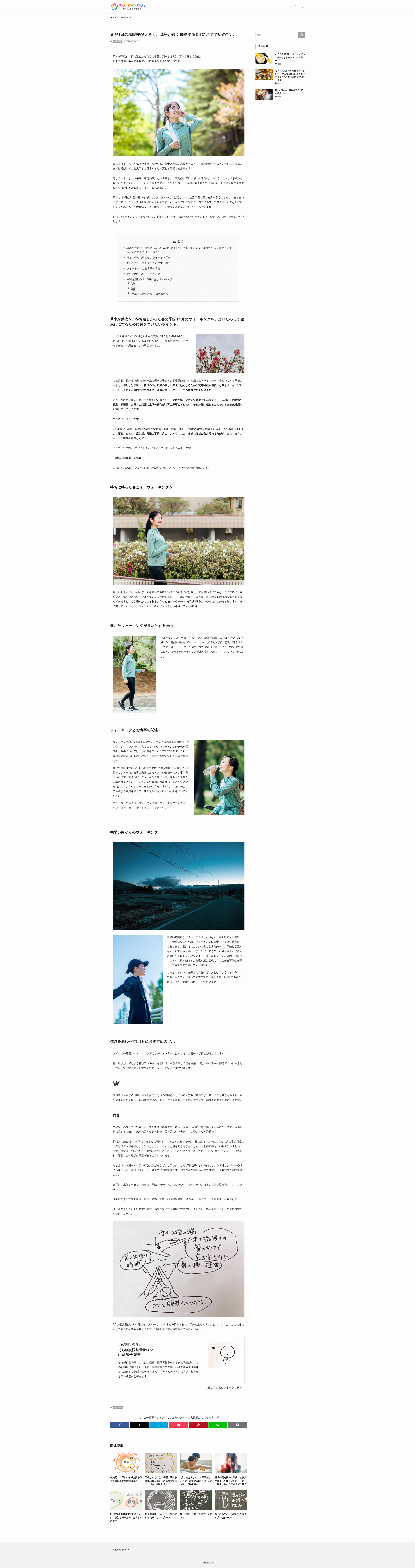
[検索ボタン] (301, 6)
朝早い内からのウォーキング (143, 273)
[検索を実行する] (301, 35)
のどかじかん (121, 1549)
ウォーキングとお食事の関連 (143, 268)
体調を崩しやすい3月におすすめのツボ (149, 279)
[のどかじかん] (128, 6)
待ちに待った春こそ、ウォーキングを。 (149, 257)
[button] (119, 1425)
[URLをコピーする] (237, 1425)
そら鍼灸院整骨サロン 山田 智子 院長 (151, 293)
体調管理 (117, 41)
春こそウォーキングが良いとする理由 (148, 263)
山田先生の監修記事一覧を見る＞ (225, 1387)
